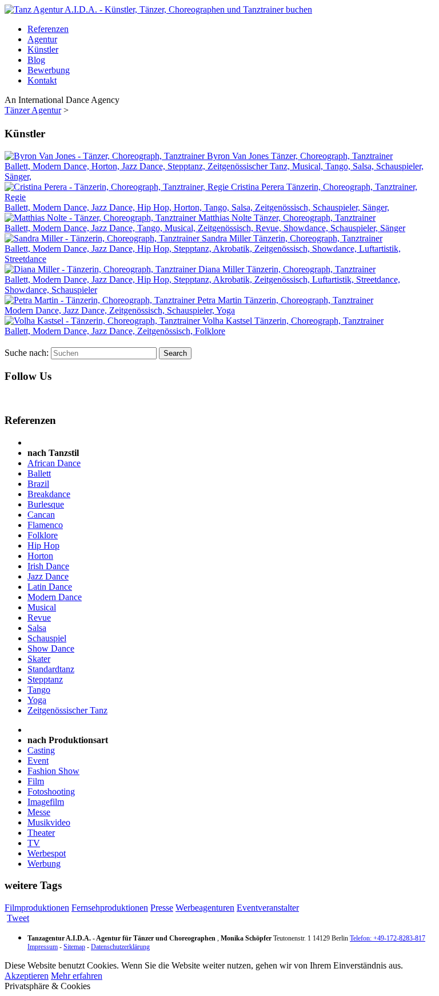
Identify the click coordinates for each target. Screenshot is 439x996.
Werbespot (46, 853)
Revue (39, 617)
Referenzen (48, 29)
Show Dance (50, 648)
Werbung (44, 863)
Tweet (18, 918)
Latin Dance (49, 587)
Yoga (36, 700)
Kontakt (42, 80)
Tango (38, 690)
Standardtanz (50, 669)
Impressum (42, 947)
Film (35, 781)
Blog (36, 60)
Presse (161, 907)
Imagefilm (45, 802)
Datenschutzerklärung (120, 947)
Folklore (42, 535)
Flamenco (45, 525)
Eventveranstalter (268, 907)
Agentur (42, 39)
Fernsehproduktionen (109, 907)
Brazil (38, 484)
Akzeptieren (27, 976)
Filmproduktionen (37, 907)
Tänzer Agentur (33, 110)
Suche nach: (27, 353)
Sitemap (74, 947)
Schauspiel (46, 638)
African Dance (54, 463)
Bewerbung (48, 70)
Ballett (39, 473)
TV (33, 843)
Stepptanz (45, 679)
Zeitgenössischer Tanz (67, 710)
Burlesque (45, 504)
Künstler (42, 49)
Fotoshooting (51, 791)
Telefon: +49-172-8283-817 (387, 938)
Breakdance (48, 494)
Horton (40, 556)
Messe (38, 812)
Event (38, 760)
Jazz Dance (48, 576)
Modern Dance (54, 597)
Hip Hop (43, 545)
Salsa (36, 628)
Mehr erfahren (76, 976)
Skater (38, 659)
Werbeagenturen (204, 907)
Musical (41, 607)
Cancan (41, 514)
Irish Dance (48, 566)
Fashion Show (53, 771)
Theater (41, 833)
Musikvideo (48, 822)
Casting (41, 750)
